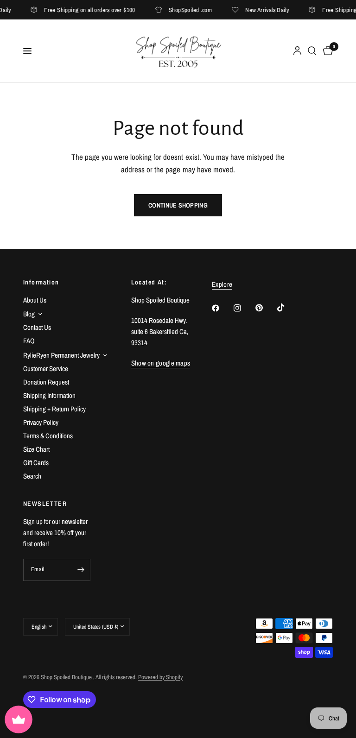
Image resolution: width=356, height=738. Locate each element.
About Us (34, 300)
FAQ (29, 341)
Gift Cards (36, 462)
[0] (326, 50)
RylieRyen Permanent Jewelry (61, 355)
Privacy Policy (40, 422)
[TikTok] (287, 307)
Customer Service (45, 368)
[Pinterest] (265, 308)
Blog (29, 314)
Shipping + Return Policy (54, 409)
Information (41, 282)
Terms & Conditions (48, 436)
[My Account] (297, 50)
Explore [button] (222, 284)
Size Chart (36, 449)
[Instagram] (244, 308)
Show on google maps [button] (161, 363)
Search (32, 476)
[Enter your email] (81, 570)
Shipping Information (49, 395)
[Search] (312, 50)
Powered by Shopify (160, 677)
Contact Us (37, 327)
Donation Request (46, 382)
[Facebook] (222, 308)
